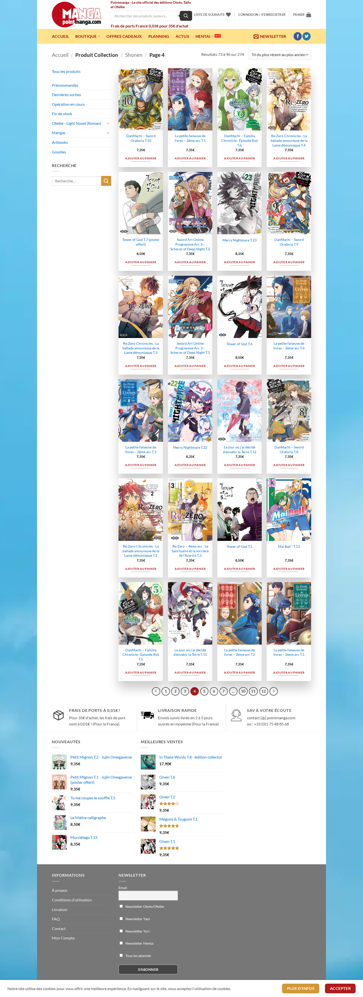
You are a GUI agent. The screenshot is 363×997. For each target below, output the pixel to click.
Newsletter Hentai (139, 943)
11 (253, 691)
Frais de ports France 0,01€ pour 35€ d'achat (149, 25)
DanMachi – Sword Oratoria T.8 (289, 449)
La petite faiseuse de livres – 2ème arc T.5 (190, 138)
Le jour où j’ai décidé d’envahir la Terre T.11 (190, 652)
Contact (59, 928)
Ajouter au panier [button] (141, 158)
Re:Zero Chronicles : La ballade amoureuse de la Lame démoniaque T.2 (140, 550)
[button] (262, 14)
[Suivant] (273, 691)
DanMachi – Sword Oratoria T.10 (141, 138)
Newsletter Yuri (137, 931)
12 (264, 691)
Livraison (59, 909)
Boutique (86, 36)
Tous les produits (66, 71)
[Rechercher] (186, 16)
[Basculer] (108, 123)
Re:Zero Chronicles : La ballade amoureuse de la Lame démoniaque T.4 (289, 140)
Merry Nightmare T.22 (190, 447)
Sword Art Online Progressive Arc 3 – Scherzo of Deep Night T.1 (190, 348)
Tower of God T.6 (239, 344)
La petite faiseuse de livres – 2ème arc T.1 (288, 652)
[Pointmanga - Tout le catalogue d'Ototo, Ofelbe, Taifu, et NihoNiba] (76, 14)
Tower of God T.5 (239, 546)
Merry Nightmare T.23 (239, 240)
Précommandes (65, 85)
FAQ (56, 918)
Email (123, 888)
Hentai (203, 36)
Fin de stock (62, 113)
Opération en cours (68, 104)
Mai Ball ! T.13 (289, 546)
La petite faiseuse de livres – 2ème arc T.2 (239, 652)
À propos (59, 890)
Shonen (133, 55)
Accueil (60, 36)
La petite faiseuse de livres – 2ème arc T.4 (288, 345)
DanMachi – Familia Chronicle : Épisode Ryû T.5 (140, 654)
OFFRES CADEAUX (124, 36)
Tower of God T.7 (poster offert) (141, 241)
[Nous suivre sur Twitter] (306, 36)
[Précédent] (156, 691)
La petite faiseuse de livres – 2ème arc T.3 (140, 449)
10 (243, 691)
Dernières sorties (66, 94)
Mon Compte (63, 937)
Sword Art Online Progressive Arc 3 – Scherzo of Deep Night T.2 (190, 244)
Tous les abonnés (138, 956)
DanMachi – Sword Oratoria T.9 (289, 241)
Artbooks (60, 142)
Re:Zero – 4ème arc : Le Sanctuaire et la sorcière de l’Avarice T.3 (190, 550)
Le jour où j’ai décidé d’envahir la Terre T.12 (239, 449)
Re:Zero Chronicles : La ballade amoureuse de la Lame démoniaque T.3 (140, 348)
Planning (158, 36)
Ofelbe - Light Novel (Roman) (76, 123)
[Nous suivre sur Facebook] (298, 36)
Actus (182, 36)
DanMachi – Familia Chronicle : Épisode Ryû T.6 (239, 140)
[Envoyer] (106, 181)
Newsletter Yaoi (137, 919)
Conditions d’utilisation (72, 899)
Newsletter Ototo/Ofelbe (144, 906)
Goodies (59, 151)
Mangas (58, 132)
